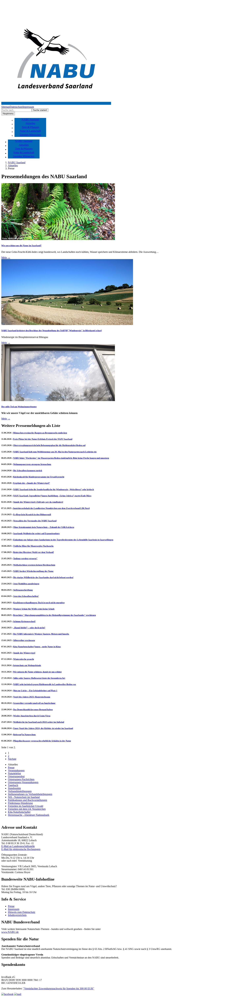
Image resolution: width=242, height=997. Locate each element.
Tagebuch (13, 785)
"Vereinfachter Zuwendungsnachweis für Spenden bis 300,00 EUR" (58, 988)
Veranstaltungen (16, 770)
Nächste (12, 759)
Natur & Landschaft (30, 130)
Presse (11, 767)
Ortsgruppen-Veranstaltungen (23, 782)
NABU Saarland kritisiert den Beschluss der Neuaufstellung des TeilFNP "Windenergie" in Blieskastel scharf (51, 330)
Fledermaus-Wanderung (20, 803)
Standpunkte (14, 788)
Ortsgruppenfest (16, 776)
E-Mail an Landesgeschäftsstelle (18, 846)
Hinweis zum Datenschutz (21, 912)
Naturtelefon (14, 773)
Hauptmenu (8, 113)
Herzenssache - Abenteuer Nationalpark (28, 815)
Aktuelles (30, 123)
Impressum (28, 106)
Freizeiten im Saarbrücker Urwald (25, 806)
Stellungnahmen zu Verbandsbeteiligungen (30, 794)
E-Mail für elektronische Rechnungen (20, 849)
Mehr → (5, 257)
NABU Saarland (30, 119)
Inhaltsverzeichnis (17, 915)
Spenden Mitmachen (30, 134)
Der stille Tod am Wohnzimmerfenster (19, 406)
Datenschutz (16, 106)
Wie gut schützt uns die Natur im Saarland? (21, 245)
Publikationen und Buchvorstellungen (27, 800)
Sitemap (5, 106)
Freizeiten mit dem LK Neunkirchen (27, 809)
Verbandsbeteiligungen (20, 791)
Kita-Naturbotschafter (19, 812)
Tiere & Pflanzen (30, 127)
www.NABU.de (10, 932)
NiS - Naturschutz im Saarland (24, 797)
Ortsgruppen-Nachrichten (21, 779)
